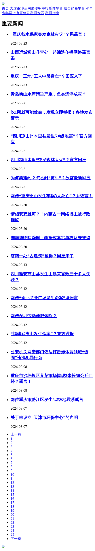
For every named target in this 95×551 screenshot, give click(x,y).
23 (12, 526)
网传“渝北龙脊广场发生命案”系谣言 (44, 297)
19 (12, 510)
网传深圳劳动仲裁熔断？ (34, 315)
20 (12, 514)
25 (12, 534)
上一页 (16, 434)
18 (12, 506)
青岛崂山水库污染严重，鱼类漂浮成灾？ (48, 94)
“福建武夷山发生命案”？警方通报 (42, 333)
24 (12, 530)
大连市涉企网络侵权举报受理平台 (36, 8)
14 (12, 490)
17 (12, 502)
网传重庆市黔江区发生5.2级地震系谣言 (47, 399)
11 (12, 479)
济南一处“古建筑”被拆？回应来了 (42, 256)
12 (12, 483)
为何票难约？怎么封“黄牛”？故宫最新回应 (51, 178)
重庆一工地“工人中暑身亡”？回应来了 (46, 76)
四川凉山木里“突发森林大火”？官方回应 (48, 159)
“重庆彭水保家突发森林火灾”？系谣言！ (48, 34)
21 (12, 518)
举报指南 (52, 13)
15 (12, 494)
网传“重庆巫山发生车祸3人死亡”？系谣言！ (52, 195)
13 (12, 486)
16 (12, 498)
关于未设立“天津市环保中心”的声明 (44, 417)
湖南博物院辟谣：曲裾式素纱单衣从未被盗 (50, 237)
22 (12, 522)
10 (12, 475)
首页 (5, 8)
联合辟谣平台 (74, 8)
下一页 (16, 539)
